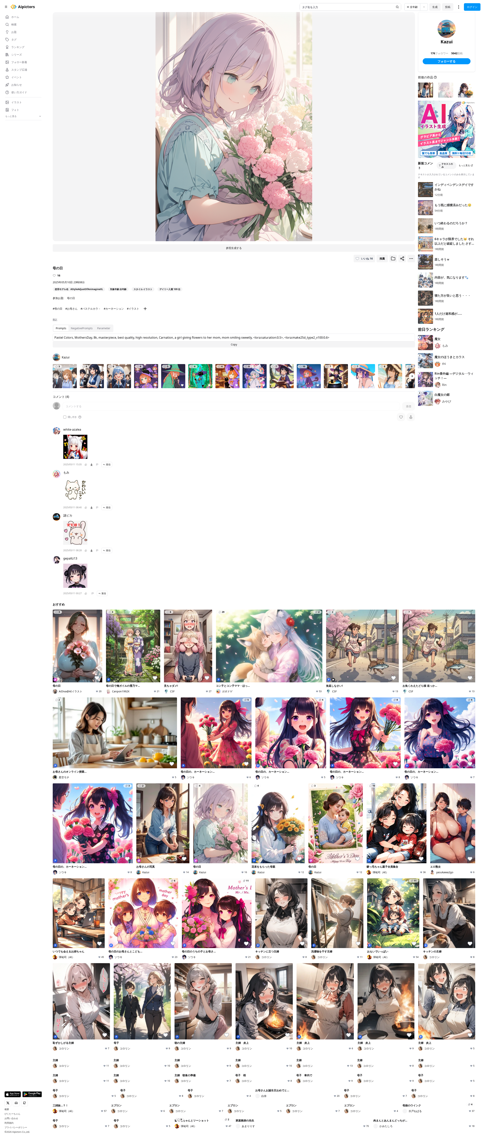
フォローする (447, 61)
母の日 (71, 298)
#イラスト (133, 308)
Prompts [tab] (61, 328)
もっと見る (464, 165)
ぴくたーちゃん (12, 1113)
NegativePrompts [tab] (82, 328)
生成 (435, 7)
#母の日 (57, 308)
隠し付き (72, 417)
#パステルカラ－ (91, 308)
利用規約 (9, 1122)
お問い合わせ (11, 1118)
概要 (7, 1109)
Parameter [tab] (103, 328)
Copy (234, 344)
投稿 (447, 7)
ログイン (472, 7)
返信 (108, 464)
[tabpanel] (234, 340)
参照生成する (234, 248)
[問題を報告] (97, 464)
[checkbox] (64, 417)
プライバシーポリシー (16, 1127)
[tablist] (83, 328)
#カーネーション (114, 308)
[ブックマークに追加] (393, 258)
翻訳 (55, 319)
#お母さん (71, 308)
